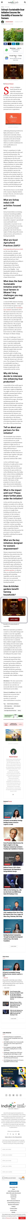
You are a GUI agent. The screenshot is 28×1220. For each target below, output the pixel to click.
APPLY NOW (14, 619)
